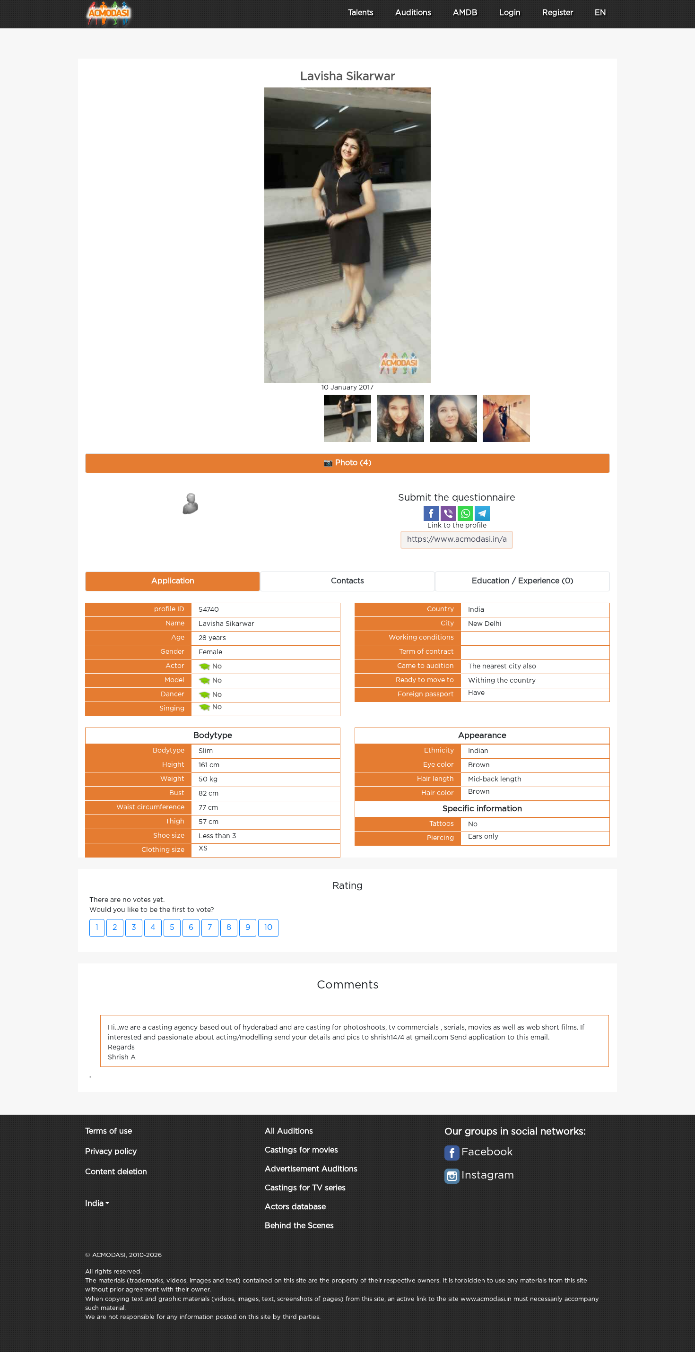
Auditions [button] (413, 13)
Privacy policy (111, 1151)
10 (268, 927)
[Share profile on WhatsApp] (465, 513)
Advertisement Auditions (311, 1169)
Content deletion (116, 1172)
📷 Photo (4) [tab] (347, 463)
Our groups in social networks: (515, 1131)
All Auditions (289, 1131)
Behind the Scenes (299, 1226)
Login (510, 13)
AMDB (465, 13)
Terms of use (108, 1131)
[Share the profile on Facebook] (431, 513)
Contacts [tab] (347, 581)
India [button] (94, 1203)
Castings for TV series (305, 1188)
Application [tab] (172, 581)
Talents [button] (361, 13)
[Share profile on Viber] (448, 513)
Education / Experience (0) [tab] (522, 581)
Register (557, 13)
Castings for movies (301, 1150)
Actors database (295, 1207)
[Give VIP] (191, 503)
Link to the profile (456, 526)
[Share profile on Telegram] (482, 513)
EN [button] (600, 13)
